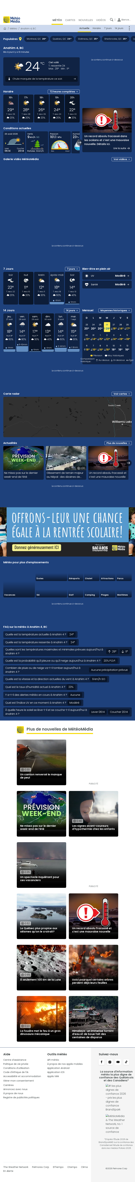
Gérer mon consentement (18, 1080)
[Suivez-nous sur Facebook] (101, 1062)
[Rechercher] (111, 19)
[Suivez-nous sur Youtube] (118, 1062)
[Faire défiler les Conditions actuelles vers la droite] (80, 142)
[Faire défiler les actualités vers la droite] (128, 463)
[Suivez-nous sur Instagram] (110, 1062)
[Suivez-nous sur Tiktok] (126, 1062)
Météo (13, 28)
